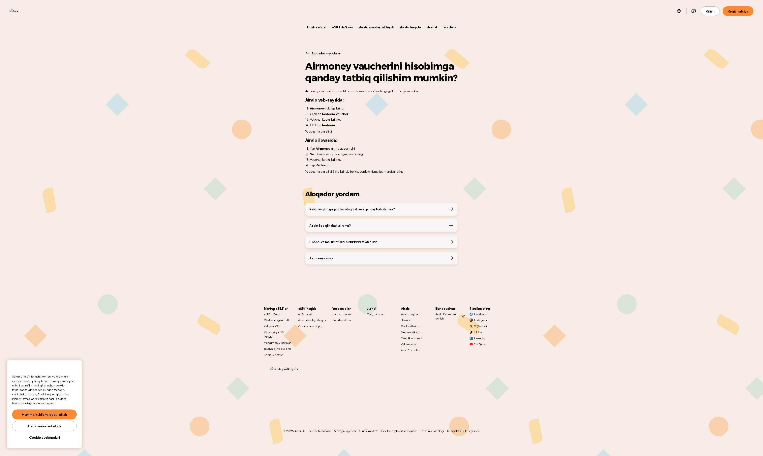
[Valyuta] (693, 11)
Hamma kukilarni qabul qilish (44, 414)
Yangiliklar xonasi (411, 338)
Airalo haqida (410, 27)
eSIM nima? (305, 314)
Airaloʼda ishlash (411, 350)
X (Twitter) (480, 326)
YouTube (479, 344)
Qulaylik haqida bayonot (463, 431)
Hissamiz (406, 320)
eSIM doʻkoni (342, 27)
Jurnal (432, 27)
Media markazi (410, 332)
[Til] (679, 11)
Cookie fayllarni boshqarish (399, 431)
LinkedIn (479, 338)
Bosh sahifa (316, 27)
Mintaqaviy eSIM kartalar (274, 334)
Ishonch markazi (320, 431)
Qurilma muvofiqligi (310, 326)
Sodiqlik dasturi (274, 354)
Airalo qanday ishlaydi (376, 27)
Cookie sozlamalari (44, 437)
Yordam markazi (342, 314)
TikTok (478, 332)
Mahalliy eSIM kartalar (277, 342)
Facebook (480, 314)
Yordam (449, 27)
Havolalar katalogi (432, 431)
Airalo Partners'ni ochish (445, 316)
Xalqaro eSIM (272, 326)
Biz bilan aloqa (341, 320)
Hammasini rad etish (44, 426)
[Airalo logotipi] (21, 11)
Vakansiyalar (408, 344)
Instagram (480, 320)
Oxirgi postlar (375, 314)
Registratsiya (738, 11)
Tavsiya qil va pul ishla (277, 348)
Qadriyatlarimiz (410, 326)
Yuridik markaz (368, 431)
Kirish (710, 11)
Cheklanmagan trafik (277, 320)
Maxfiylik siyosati (345, 431)
